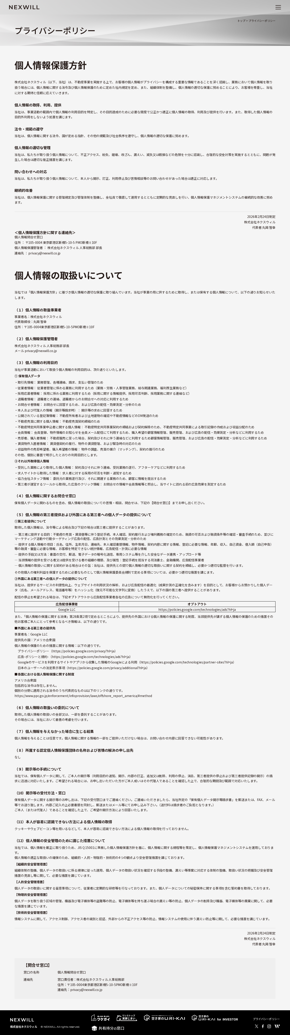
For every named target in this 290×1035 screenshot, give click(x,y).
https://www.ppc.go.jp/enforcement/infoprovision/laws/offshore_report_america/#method (83, 695)
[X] (256, 1026)
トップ (241, 20)
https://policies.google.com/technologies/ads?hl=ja (197, 609)
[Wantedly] (277, 1026)
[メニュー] (278, 7)
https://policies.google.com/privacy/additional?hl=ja (107, 667)
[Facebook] (263, 1026)
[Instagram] (269, 1026)
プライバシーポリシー (266, 1019)
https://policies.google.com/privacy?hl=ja (83, 651)
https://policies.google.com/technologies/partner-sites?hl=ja (186, 662)
